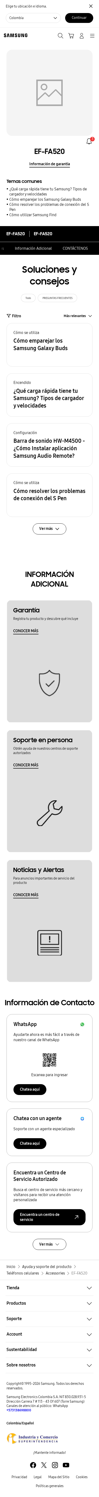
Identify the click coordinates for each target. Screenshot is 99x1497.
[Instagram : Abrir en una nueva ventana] (55, 1465)
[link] (89, 141)
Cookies (81, 1477)
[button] (49, 345)
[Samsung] (14, 35)
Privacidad (19, 1477)
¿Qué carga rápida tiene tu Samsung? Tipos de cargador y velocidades (48, 191)
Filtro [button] (16, 316)
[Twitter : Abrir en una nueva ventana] (44, 1465)
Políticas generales (49, 1486)
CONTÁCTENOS (75, 248)
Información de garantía (49, 164)
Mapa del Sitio (58, 1477)
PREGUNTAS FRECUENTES (58, 298)
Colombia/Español (20, 1423)
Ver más (46, 1244)
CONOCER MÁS (25, 631)
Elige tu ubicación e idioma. (26, 6)
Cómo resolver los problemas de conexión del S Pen (49, 207)
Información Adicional (33, 248)
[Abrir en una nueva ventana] (32, 1438)
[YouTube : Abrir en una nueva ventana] (66, 1465)
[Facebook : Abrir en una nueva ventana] (33, 1465)
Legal (38, 1477)
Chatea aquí (30, 1089)
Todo (28, 298)
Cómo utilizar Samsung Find (32, 215)
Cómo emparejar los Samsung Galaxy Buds (45, 199)
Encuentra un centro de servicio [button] (40, 1217)
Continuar (79, 18)
